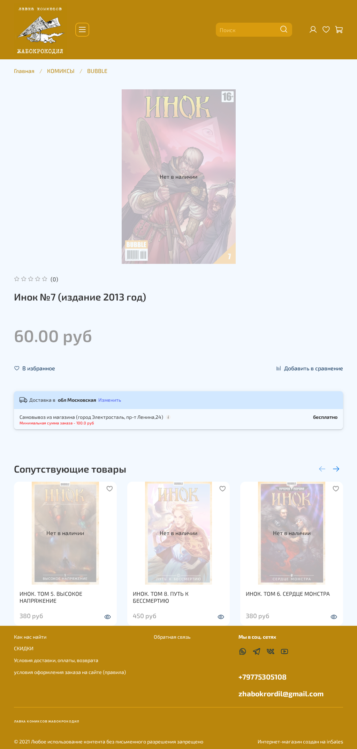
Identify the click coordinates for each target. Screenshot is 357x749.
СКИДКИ (23, 648)
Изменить (109, 400)
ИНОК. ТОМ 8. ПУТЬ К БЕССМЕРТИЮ (161, 597)
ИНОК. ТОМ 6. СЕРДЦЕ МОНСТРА (288, 593)
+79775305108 (262, 676)
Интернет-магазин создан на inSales (300, 741)
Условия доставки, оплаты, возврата (56, 660)
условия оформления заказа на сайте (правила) (70, 672)
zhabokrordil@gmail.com (281, 693)
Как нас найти (30, 637)
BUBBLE (97, 70)
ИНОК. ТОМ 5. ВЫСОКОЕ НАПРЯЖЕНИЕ (51, 597)
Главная (24, 70)
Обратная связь (172, 637)
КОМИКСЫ (61, 70)
